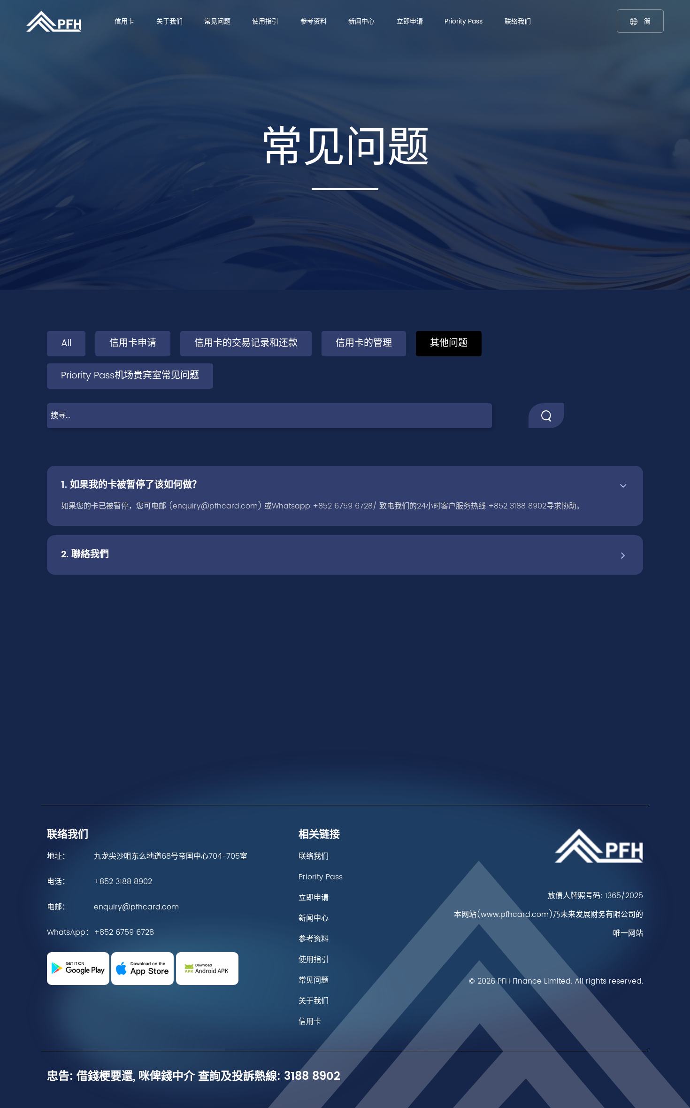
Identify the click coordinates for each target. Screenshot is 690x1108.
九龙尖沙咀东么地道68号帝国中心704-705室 (170, 856)
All (66, 343)
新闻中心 (361, 21)
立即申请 (410, 21)
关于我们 (169, 21)
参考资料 (313, 21)
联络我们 (518, 21)
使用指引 (265, 21)
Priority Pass (464, 21)
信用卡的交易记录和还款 (246, 343)
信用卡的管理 (364, 343)
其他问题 (449, 343)
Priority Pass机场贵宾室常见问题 (130, 376)
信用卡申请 (132, 343)
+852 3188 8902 (123, 882)
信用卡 (124, 21)
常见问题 (217, 21)
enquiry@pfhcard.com (136, 907)
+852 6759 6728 (124, 932)
